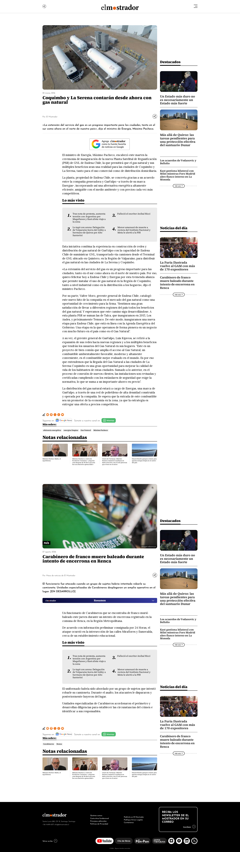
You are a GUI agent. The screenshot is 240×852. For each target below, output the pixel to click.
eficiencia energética (52, 430)
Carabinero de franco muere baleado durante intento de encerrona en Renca (177, 282)
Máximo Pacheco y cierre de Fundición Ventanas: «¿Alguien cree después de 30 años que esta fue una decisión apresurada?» (83, 461)
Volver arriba (47, 841)
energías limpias (71, 430)
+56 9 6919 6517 (48, 824)
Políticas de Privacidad (99, 823)
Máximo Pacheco (101, 430)
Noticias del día (173, 227)
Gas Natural (86, 430)
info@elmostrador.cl (61, 824)
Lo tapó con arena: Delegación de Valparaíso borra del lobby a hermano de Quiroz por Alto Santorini (89, 231)
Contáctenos (129, 822)
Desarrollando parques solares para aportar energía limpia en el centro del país (144, 461)
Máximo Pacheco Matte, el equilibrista (51, 460)
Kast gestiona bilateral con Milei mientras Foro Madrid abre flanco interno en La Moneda (177, 175)
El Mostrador (51, 116)
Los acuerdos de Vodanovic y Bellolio (178, 162)
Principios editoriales (98, 821)
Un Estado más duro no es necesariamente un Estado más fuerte (177, 99)
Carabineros (48, 744)
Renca (59, 744)
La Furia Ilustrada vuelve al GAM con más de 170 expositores (177, 265)
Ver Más (178, 186)
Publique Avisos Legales (133, 819)
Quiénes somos (96, 815)
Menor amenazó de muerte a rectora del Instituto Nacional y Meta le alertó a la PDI (134, 230)
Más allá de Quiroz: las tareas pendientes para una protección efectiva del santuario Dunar (177, 140)
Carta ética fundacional (99, 818)
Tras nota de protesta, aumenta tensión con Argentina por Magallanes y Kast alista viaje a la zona (89, 217)
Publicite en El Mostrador (134, 816)
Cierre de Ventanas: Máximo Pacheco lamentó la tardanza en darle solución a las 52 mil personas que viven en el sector (114, 461)
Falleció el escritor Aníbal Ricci (133, 213)
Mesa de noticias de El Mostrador (60, 575)
